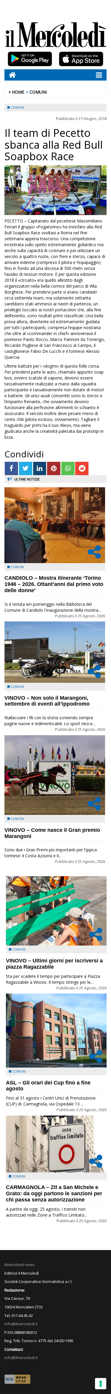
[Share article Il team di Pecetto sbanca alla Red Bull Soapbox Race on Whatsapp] (68, 468)
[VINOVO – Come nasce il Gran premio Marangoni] (54, 775)
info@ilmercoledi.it (21, 1357)
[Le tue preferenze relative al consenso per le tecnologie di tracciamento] (100, 1383)
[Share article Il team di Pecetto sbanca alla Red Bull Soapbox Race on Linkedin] (39, 468)
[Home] (10, 74)
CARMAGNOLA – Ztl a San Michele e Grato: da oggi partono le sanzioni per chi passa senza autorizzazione (54, 1193)
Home (18, 92)
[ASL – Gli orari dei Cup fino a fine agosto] (56, 1031)
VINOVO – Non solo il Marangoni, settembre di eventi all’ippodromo (47, 701)
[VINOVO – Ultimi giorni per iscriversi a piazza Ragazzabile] (56, 911)
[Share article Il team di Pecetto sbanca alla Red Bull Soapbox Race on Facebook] (11, 468)
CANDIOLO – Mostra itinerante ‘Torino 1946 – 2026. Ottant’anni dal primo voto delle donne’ (53, 584)
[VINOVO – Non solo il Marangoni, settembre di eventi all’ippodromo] (54, 652)
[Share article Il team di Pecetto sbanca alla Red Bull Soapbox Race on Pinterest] (53, 468)
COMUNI (38, 92)
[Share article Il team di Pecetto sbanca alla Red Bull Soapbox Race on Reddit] (82, 468)
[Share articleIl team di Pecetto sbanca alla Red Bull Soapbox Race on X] (25, 468)
